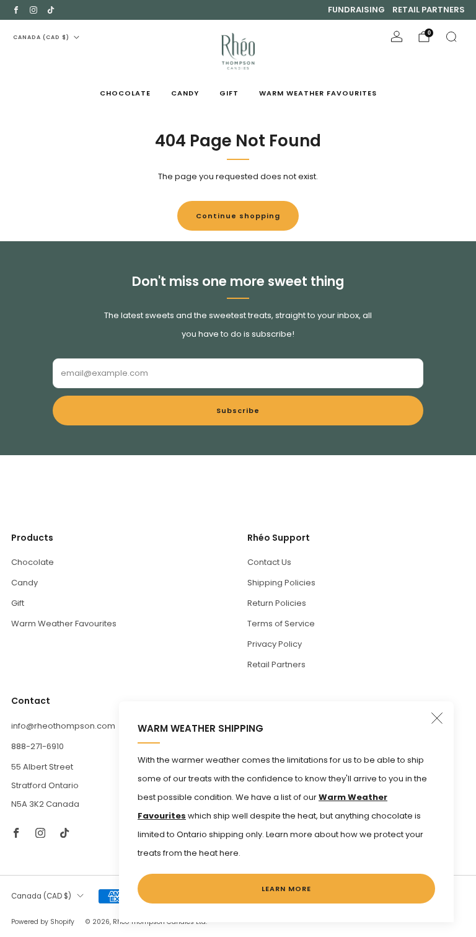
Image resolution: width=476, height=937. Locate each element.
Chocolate (125, 93)
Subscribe (238, 410)
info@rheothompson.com (63, 726)
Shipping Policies (281, 582)
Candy (185, 93)
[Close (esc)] (437, 718)
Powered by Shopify (42, 921)
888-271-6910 (37, 746)
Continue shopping (238, 216)
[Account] (396, 36)
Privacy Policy (274, 644)
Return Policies (276, 603)
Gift (229, 93)
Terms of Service (281, 623)
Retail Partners (428, 10)
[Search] (451, 36)
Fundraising (356, 10)
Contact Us (269, 562)
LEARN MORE (286, 889)
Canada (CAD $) (41, 37)
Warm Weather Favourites (318, 93)
